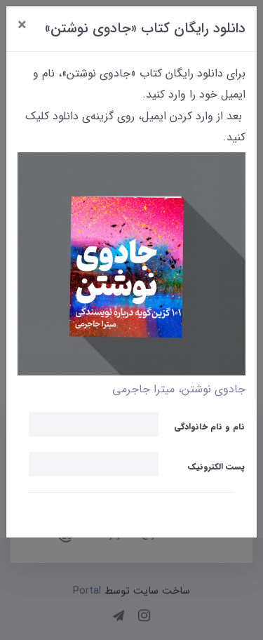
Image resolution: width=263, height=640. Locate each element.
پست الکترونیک (216, 466)
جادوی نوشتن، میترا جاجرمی (178, 389)
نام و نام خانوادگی (209, 426)
